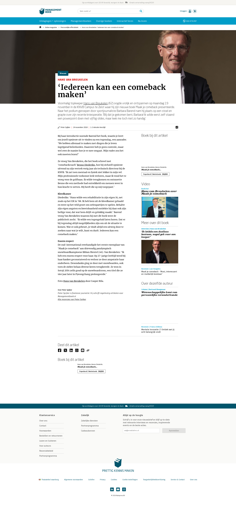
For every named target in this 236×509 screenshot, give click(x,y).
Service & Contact (178, 480)
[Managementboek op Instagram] (124, 489)
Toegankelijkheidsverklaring (154, 480)
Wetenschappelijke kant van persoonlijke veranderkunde (159, 293)
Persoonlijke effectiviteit (69, 27)
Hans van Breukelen (95, 103)
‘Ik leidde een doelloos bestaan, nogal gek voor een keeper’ (158, 234)
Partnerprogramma (48, 456)
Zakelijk (85, 415)
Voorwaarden (45, 431)
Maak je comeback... (151, 169)
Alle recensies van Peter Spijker (72, 299)
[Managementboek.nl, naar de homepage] (50, 14)
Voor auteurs (45, 446)
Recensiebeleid (46, 451)
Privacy (102, 480)
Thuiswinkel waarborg (50, 480)
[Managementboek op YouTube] (118, 489)
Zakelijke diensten (89, 421)
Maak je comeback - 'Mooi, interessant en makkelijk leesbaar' (159, 272)
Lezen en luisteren (47, 441)
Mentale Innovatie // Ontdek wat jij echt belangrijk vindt (157, 330)
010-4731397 (191, 21)
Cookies (114, 480)
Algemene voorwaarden (73, 480)
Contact (42, 426)
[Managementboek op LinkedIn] (112, 489)
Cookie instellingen (130, 480)
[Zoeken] (141, 11)
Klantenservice (47, 415)
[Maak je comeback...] (150, 151)
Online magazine (51, 27)
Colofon (91, 480)
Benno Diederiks (86, 164)
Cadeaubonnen (88, 431)
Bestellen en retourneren (50, 436)
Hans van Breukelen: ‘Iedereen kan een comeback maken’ (103, 27)
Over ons (43, 421)
